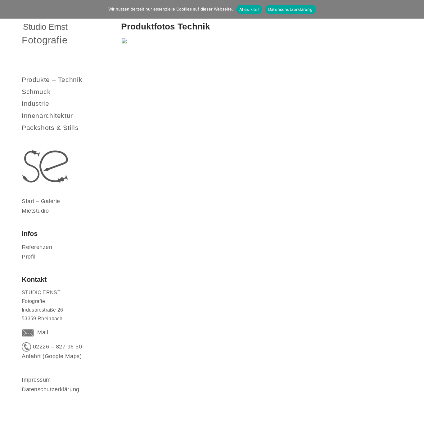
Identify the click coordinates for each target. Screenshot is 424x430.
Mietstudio (35, 211)
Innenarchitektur (47, 115)
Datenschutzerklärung (50, 389)
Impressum (36, 380)
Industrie (35, 103)
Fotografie (45, 40)
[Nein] (416, 9)
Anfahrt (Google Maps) (52, 356)
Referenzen (37, 247)
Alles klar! (249, 9)
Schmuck (36, 91)
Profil (28, 257)
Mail (41, 332)
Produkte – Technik (52, 79)
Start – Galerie (41, 201)
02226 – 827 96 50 (56, 347)
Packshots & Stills (50, 127)
